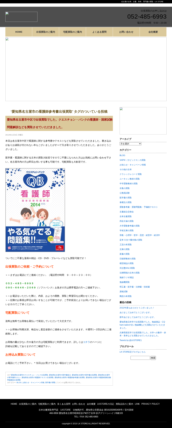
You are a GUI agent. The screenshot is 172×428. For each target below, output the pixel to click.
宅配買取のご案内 (72, 32)
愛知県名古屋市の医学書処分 (60, 375)
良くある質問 (63, 404)
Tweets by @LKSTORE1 (131, 340)
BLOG (19, 382)
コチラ (86, 342)
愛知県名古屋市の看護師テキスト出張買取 (38, 377)
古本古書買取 (126, 216)
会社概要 (153, 32)
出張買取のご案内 (45, 32)
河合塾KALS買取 (127, 268)
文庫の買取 (125, 249)
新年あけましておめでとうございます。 (138, 317)
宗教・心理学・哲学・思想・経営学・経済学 (140, 235)
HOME (18, 32)
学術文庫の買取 (127, 230)
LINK (137, 404)
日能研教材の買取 (128, 259)
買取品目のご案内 (124, 404)
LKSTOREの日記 (105, 404)
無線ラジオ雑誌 (127, 277)
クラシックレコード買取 (131, 174)
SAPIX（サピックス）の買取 (133, 160)
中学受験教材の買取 (129, 183)
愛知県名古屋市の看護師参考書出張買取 (70, 377)
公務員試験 (125, 193)
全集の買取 (125, 188)
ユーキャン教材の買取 (130, 179)
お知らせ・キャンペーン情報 (33, 382)
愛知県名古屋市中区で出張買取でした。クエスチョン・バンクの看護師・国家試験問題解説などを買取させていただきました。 (60, 123)
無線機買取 (125, 282)
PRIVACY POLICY (150, 404)
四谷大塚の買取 (127, 221)
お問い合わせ (126, 32)
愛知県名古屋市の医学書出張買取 (84, 375)
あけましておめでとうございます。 (136, 312)
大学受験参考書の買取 (130, 226)
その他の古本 (126, 169)
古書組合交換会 (127, 212)
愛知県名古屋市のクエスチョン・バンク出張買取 (29, 375)
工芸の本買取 (126, 244)
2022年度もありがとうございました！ (137, 308)
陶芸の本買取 (126, 296)
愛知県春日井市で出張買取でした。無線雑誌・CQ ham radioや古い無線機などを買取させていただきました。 (142, 325)
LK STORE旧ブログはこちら (133, 352)
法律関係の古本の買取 (130, 273)
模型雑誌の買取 (127, 263)
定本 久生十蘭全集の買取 (131, 240)
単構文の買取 (126, 202)
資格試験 (124, 291)
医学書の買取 (50, 382)
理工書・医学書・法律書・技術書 (135, 287)
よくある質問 (99, 32)
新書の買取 (125, 254)
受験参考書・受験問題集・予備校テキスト (139, 207)
